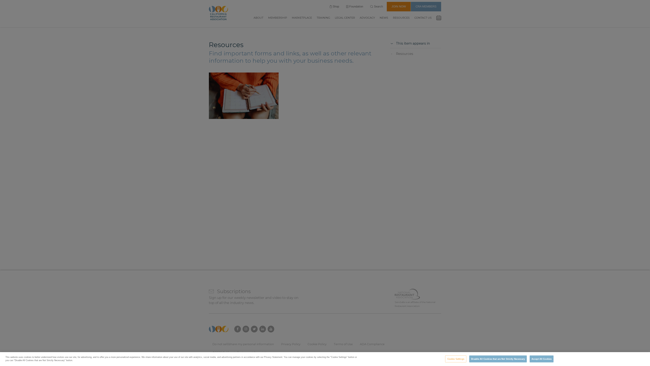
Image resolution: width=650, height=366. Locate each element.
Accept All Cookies (542, 359)
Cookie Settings (455, 359)
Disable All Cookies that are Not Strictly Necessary (498, 359)
